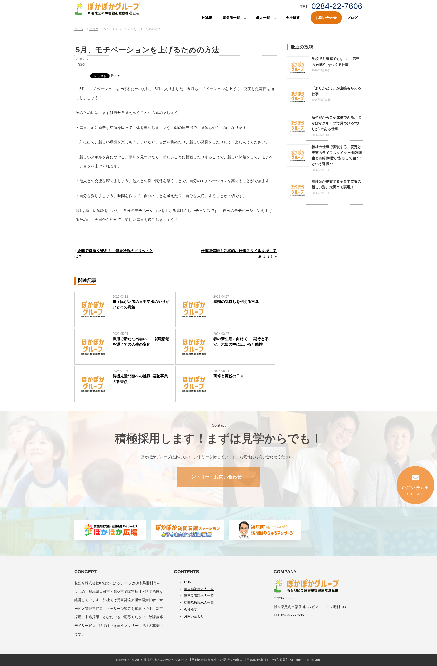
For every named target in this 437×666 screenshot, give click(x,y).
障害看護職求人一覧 (199, 596)
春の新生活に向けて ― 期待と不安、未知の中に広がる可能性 (241, 342)
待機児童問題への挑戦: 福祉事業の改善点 (140, 379)
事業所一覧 (231, 18)
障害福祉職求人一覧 (199, 589)
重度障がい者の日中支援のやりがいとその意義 (141, 304)
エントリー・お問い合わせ (214, 477)
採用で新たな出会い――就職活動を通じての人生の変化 (141, 342)
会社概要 (293, 18)
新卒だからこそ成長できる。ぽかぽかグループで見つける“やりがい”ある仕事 (336, 123)
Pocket (116, 75)
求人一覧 (263, 18)
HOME (207, 18)
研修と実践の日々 (228, 376)
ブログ (352, 18)
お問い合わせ (326, 18)
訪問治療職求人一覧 (199, 603)
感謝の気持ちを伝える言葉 (236, 301)
